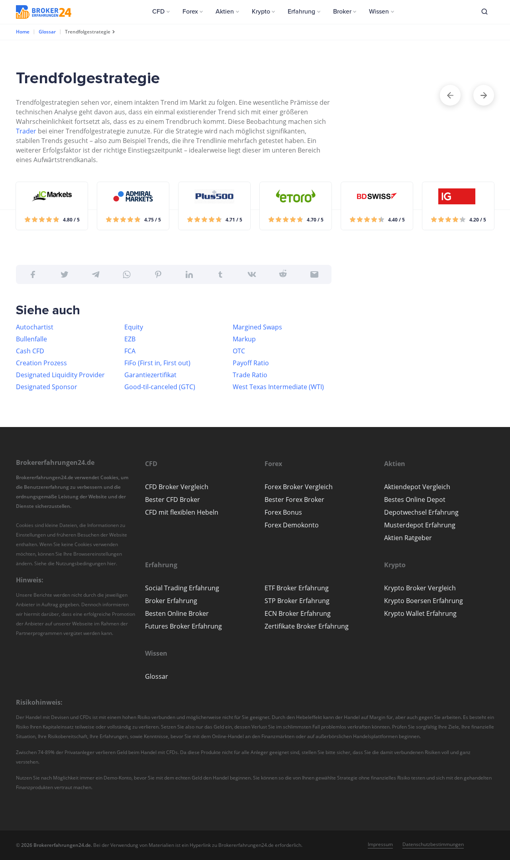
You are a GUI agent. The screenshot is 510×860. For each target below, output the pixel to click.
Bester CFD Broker (172, 499)
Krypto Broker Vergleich (420, 588)
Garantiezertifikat (150, 374)
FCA (129, 351)
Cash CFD (30, 351)
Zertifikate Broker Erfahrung (307, 626)
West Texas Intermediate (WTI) (278, 386)
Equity (133, 327)
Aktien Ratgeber (408, 537)
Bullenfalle (31, 339)
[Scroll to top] (488, 455)
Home (22, 31)
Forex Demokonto (292, 525)
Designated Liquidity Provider (60, 374)
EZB (129, 339)
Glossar (47, 31)
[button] (161, 11)
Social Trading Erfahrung (182, 588)
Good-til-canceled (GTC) (159, 386)
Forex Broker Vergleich (299, 486)
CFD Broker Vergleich (176, 486)
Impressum (380, 844)
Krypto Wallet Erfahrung (420, 613)
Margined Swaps (257, 327)
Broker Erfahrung (171, 600)
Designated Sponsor (46, 386)
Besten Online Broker (177, 613)
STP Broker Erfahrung (297, 600)
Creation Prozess (41, 362)
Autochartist (34, 327)
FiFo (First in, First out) (157, 362)
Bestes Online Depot (414, 499)
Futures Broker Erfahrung (183, 626)
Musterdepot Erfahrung (419, 525)
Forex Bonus (283, 512)
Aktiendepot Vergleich (417, 486)
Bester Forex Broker (294, 499)
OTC (239, 351)
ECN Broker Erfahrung (298, 613)
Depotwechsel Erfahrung (421, 512)
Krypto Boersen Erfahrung (423, 600)
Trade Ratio (250, 374)
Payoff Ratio (251, 362)
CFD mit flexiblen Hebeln (181, 512)
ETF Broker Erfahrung (297, 588)
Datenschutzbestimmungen (433, 844)
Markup (244, 339)
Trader (26, 131)
